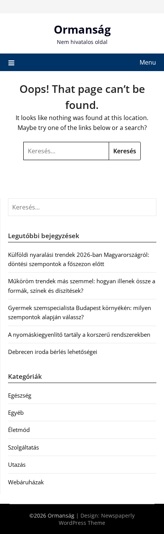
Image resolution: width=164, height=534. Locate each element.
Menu (148, 62)
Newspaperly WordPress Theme (97, 519)
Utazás (17, 464)
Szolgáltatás (23, 447)
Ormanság (82, 29)
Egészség (19, 395)
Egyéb (16, 412)
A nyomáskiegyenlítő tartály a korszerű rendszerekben (79, 334)
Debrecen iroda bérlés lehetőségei (52, 351)
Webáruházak (26, 482)
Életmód (19, 429)
